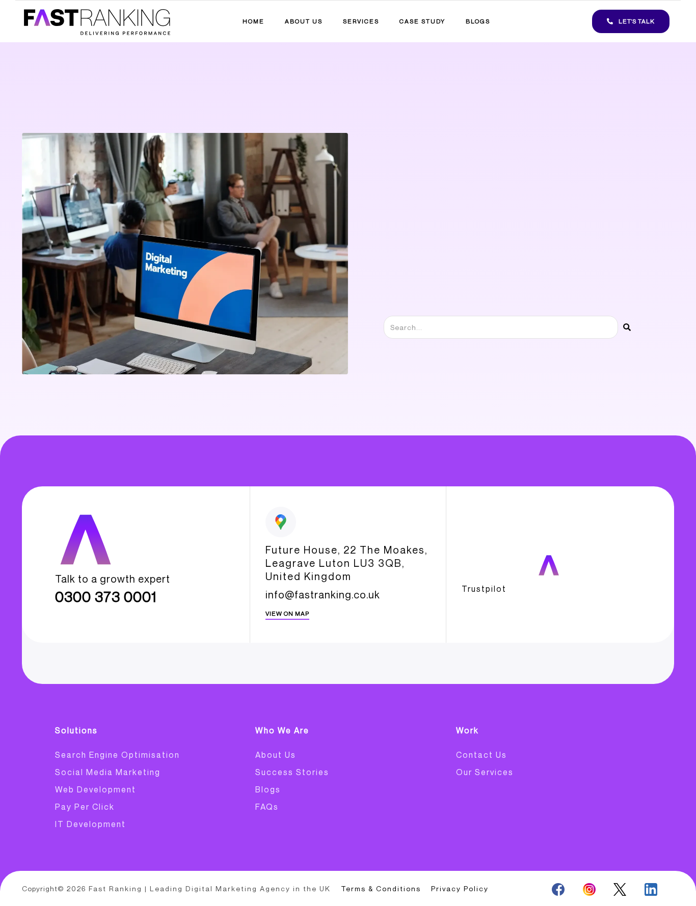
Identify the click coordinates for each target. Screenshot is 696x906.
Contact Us (481, 755)
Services (361, 21)
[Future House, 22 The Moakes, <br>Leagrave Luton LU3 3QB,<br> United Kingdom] (280, 522)
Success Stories (292, 772)
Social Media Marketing (107, 772)
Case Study (422, 21)
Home (253, 21)
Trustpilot (484, 589)
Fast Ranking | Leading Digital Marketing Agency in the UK (210, 888)
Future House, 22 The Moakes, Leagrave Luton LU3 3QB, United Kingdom (346, 563)
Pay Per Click (85, 807)
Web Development (95, 789)
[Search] (627, 327)
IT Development (90, 824)
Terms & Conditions (381, 888)
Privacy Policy (460, 888)
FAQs (267, 807)
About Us (304, 21)
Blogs (478, 21)
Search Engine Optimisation (117, 755)
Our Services (485, 772)
